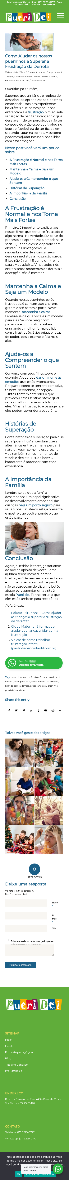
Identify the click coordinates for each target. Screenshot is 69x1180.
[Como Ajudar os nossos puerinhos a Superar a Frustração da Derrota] (29, 42)
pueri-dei (10, 690)
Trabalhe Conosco (16, 1064)
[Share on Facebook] (9, 710)
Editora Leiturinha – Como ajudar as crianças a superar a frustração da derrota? (36, 617)
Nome (55, 904)
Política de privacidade (40, 1174)
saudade (20, 690)
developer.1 (40, 80)
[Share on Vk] (45, 710)
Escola (9, 1046)
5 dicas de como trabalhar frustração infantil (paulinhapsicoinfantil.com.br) (33, 644)
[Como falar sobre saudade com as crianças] (48, 810)
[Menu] (58, 14)
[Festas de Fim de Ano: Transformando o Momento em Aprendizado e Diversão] (19, 839)
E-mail (54, 918)
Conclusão (18, 199)
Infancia (20, 80)
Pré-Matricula (13, 1070)
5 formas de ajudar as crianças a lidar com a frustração (34, 631)
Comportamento (55, 72)
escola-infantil (38, 681)
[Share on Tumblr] (38, 710)
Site (54, 928)
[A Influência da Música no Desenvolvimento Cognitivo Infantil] (48, 753)
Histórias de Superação (27, 188)
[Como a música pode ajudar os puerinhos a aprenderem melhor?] (48, 781)
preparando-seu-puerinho (44, 686)
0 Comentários (33, 72)
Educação (10, 80)
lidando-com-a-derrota (17, 686)
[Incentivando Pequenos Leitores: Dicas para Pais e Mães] (19, 781)
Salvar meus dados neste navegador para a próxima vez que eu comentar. (32, 943)
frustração (52, 681)
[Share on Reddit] (52, 710)
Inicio (8, 1039)
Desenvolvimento (23, 76)
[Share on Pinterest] (23, 710)
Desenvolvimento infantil (45, 76)
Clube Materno (22, 626)
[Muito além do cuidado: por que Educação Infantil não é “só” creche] (19, 810)
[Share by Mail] (60, 710)
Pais (27, 80)
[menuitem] (58, 14)
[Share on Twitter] (16, 710)
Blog (8, 1058)
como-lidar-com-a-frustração (26, 677)
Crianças (9, 76)
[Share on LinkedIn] (30, 710)
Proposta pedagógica (19, 1052)
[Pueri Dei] (28, 15)
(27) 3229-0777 (27, 1138)
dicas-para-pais (22, 681)
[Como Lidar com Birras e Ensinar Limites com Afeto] (19, 753)
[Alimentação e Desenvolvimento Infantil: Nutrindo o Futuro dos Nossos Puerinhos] (48, 839)
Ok (19, 1174)
